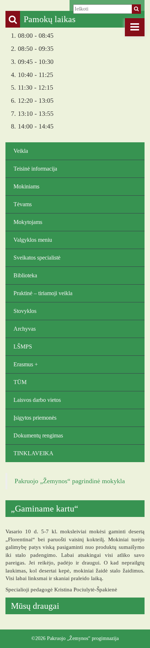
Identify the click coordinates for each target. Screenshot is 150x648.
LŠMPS (22, 346)
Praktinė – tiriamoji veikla (42, 293)
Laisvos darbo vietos (37, 400)
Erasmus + (25, 364)
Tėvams (22, 204)
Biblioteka (25, 275)
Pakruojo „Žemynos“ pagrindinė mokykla (70, 481)
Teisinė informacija (35, 169)
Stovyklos (24, 311)
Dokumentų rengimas (38, 435)
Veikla (20, 151)
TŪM (20, 382)
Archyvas (24, 329)
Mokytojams (27, 222)
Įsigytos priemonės (34, 418)
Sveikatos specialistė (36, 257)
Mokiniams (26, 186)
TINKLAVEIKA (33, 453)
